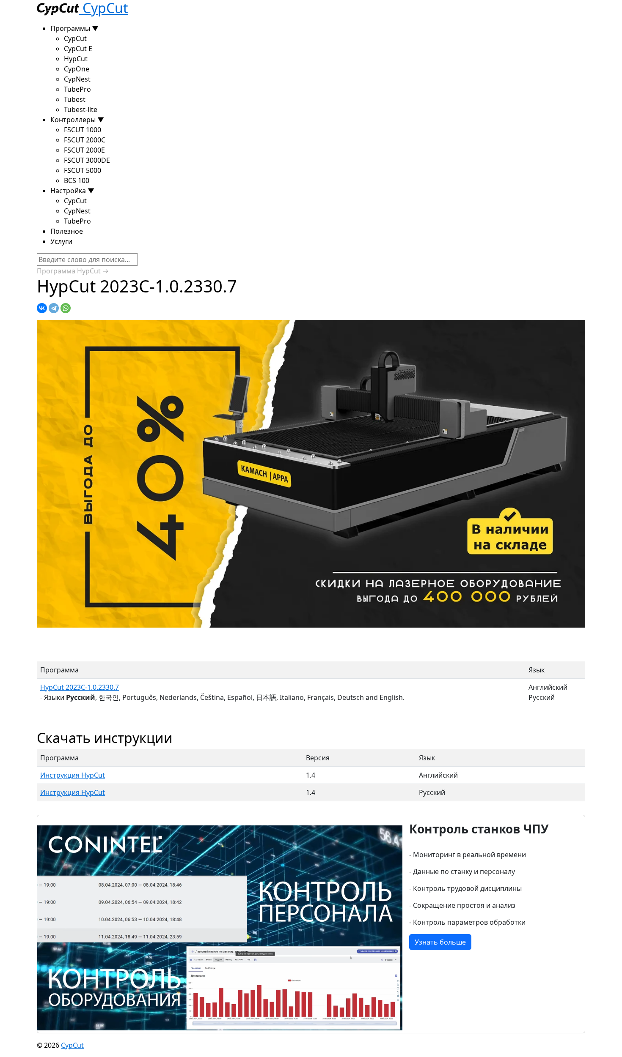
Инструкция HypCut (72, 775)
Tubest (74, 99)
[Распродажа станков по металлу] (311, 473)
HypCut (76, 58)
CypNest (77, 79)
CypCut (75, 38)
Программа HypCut (69, 271)
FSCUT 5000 (82, 170)
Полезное (66, 231)
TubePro (77, 89)
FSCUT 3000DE (87, 160)
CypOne (76, 69)
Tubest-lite (80, 109)
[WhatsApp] (66, 308)
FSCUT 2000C (84, 140)
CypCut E (78, 48)
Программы (74, 28)
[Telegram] (54, 308)
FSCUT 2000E (84, 150)
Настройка (72, 190)
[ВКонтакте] (42, 308)
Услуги (61, 241)
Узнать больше (440, 942)
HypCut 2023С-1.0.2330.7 (79, 687)
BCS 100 (76, 180)
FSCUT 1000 (82, 129)
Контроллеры (77, 119)
